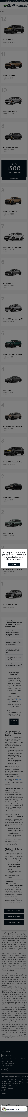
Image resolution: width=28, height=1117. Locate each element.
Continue (14, 564)
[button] (1, 1106)
